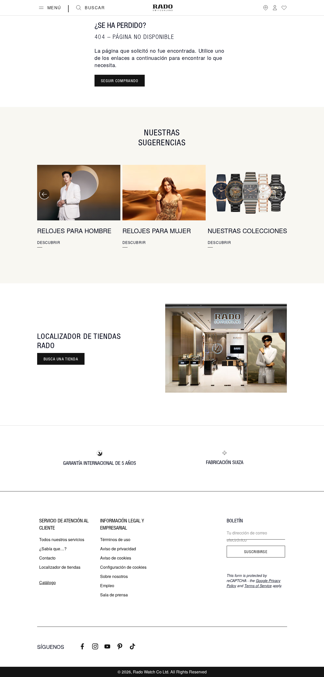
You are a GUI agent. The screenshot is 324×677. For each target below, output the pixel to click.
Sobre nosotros (114, 576)
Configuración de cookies (123, 567)
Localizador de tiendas (59, 567)
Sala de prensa (114, 595)
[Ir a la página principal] (162, 8)
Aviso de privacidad (118, 549)
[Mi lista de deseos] (284, 8)
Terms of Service (258, 585)
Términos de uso (115, 539)
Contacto (47, 558)
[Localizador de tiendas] (266, 8)
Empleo (107, 585)
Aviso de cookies (115, 558)
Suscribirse (255, 551)
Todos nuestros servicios (61, 539)
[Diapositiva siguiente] (280, 194)
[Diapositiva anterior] (44, 194)
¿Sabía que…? (53, 549)
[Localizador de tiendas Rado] (226, 348)
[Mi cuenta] (275, 8)
